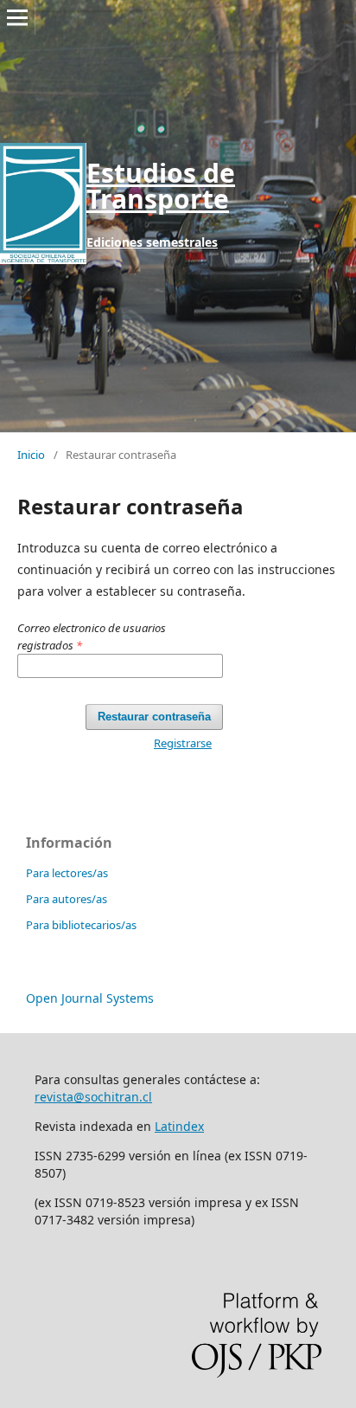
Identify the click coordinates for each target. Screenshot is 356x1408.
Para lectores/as (67, 873)
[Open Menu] (17, 17)
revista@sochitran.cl (93, 1096)
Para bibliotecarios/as (81, 925)
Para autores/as (66, 899)
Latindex (179, 1126)
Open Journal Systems (90, 998)
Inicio (31, 454)
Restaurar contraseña (154, 716)
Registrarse (183, 743)
